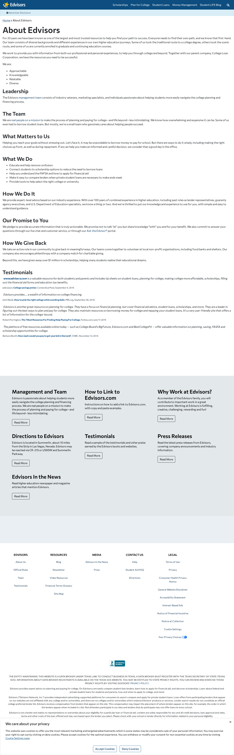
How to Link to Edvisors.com (102, 394)
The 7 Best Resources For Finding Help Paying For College (50, 319)
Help (134, 561)
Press (97, 569)
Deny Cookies (130, 748)
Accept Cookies (105, 748)
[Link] (117, 663)
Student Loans (161, 4)
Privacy (173, 569)
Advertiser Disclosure (19, 12)
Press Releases (175, 436)
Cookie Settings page (17, 738)
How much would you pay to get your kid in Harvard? (44, 335)
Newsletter (59, 569)
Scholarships (120, 4)
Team (21, 577)
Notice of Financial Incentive (172, 613)
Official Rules (21, 569)
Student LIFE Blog (210, 4)
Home (6, 20)
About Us (21, 561)
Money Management (184, 4)
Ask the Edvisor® (97, 230)
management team (30, 97)
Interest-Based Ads (172, 605)
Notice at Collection (173, 621)
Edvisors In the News (36, 476)
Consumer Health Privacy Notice (173, 579)
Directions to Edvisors (38, 436)
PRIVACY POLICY (139, 683)
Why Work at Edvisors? (185, 391)
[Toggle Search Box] (228, 5)
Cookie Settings (172, 629)
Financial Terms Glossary (58, 585)
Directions (134, 577)
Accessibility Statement (173, 597)
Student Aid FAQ (135, 569)
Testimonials (100, 436)
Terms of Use (173, 561)
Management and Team (39, 391)
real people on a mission (25, 120)
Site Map (59, 593)
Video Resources (59, 577)
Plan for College (140, 4)
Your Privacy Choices (169, 637)
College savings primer (24, 287)
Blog (58, 561)
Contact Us (134, 554)
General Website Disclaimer (173, 589)
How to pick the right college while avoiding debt (39, 299)
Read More (20, 422)
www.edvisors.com (15, 278)
